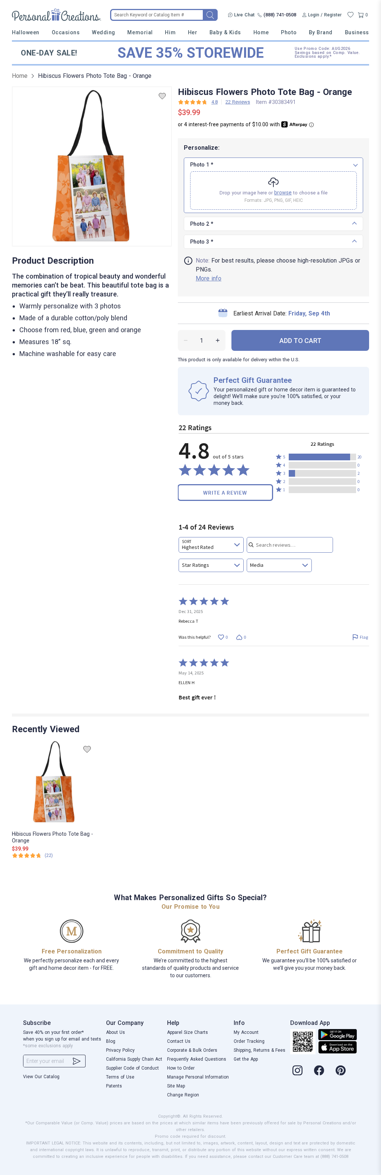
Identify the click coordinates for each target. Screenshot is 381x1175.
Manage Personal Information (198, 1077)
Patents (114, 1086)
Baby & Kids (225, 32)
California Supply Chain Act (134, 1059)
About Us (115, 1032)
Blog (110, 1041)
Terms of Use (120, 1077)
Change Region (183, 1095)
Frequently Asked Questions (196, 1059)
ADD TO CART (300, 340)
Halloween (25, 32)
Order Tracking (249, 1041)
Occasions (66, 32)
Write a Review (225, 492)
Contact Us (178, 1041)
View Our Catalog (41, 1076)
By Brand (321, 32)
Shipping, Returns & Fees (259, 1050)
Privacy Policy (120, 1050)
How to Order (181, 1068)
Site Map (176, 1086)
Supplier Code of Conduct (132, 1068)
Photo (289, 32)
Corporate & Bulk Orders (192, 1050)
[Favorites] (350, 14)
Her (193, 32)
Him (170, 32)
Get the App (246, 1059)
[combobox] (211, 545)
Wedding (103, 32)
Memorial (140, 32)
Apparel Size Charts (187, 1032)
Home (261, 32)
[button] (322, 457)
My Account (246, 1032)
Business (357, 32)
